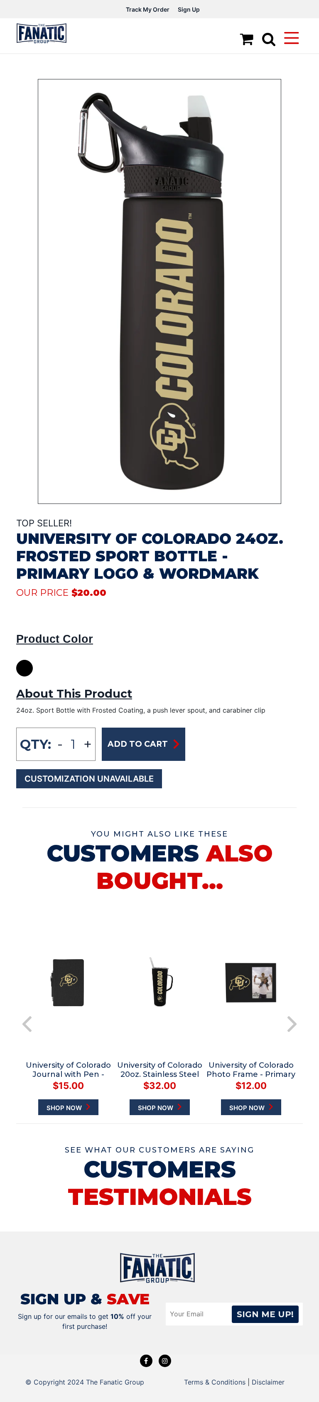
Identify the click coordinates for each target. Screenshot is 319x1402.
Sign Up (189, 9)
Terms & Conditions (214, 1382)
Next (292, 1024)
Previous (27, 1024)
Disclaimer (268, 1382)
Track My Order (147, 9)
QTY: (35, 744)
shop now (65, 1108)
